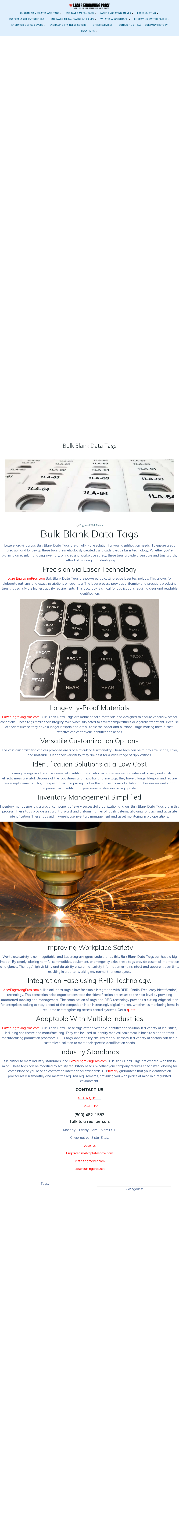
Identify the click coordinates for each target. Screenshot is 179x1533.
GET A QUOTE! (89, 1098)
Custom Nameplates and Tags (39, 13)
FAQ (139, 25)
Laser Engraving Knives (115, 13)
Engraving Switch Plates (150, 19)
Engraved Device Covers (27, 25)
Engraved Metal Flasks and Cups (72, 19)
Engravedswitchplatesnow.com (89, 1153)
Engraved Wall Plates (91, 525)
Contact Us (126, 25)
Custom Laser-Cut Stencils (26, 19)
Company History (156, 25)
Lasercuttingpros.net (89, 1169)
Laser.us (89, 1145)
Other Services (102, 25)
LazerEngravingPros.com (26, 578)
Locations (88, 31)
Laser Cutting (146, 13)
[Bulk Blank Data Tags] (89, 485)
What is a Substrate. (114, 19)
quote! (131, 1010)
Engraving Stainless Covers (67, 25)
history (113, 1071)
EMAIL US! (89, 1106)
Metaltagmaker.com (89, 1161)
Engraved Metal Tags (80, 13)
